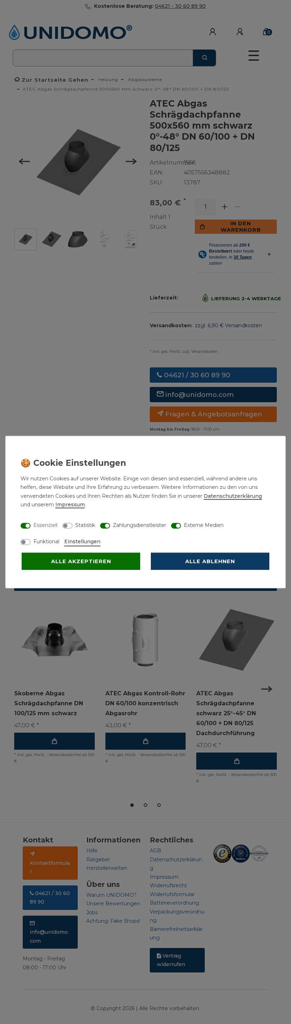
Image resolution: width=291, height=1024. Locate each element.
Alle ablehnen (210, 561)
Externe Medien (204, 525)
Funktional (46, 541)
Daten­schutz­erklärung (233, 495)
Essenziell (45, 525)
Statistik (85, 525)
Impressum (70, 504)
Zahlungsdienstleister (139, 525)
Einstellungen (82, 541)
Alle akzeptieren (81, 561)
